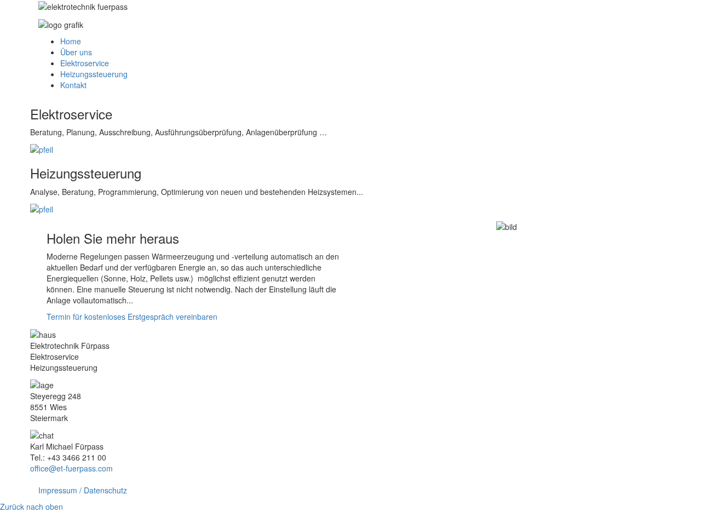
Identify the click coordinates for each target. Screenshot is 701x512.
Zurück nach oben (31, 506)
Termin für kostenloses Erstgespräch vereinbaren (132, 316)
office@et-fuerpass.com (71, 468)
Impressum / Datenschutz (82, 490)
